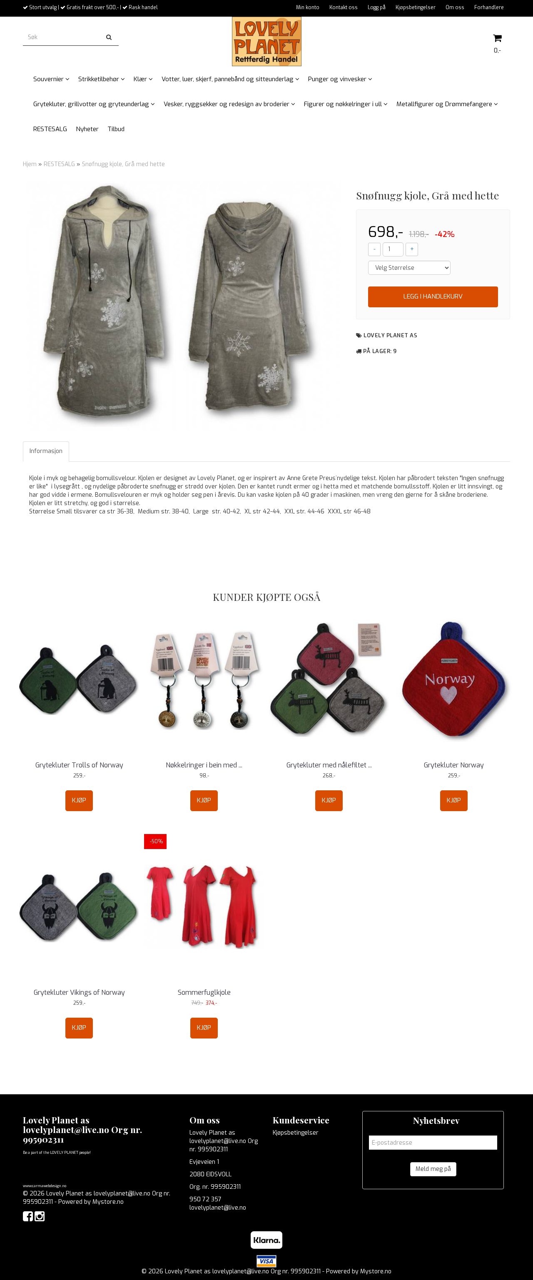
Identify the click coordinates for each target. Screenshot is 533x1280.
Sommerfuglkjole (204, 992)
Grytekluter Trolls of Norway (79, 765)
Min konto (307, 7)
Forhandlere (489, 7)
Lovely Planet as (390, 335)
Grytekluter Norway (454, 765)
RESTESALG (59, 164)
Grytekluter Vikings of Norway (79, 992)
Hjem (30, 164)
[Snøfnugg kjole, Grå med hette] (183, 306)
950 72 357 (205, 1199)
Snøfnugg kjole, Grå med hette (123, 164)
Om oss (455, 7)
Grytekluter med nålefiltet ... (329, 765)
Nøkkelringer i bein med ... (204, 765)
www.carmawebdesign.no (44, 1185)
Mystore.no (108, 1202)
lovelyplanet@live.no (217, 1208)
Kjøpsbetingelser (416, 7)
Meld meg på (433, 1169)
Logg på (377, 7)
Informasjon (46, 451)
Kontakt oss (343, 7)
